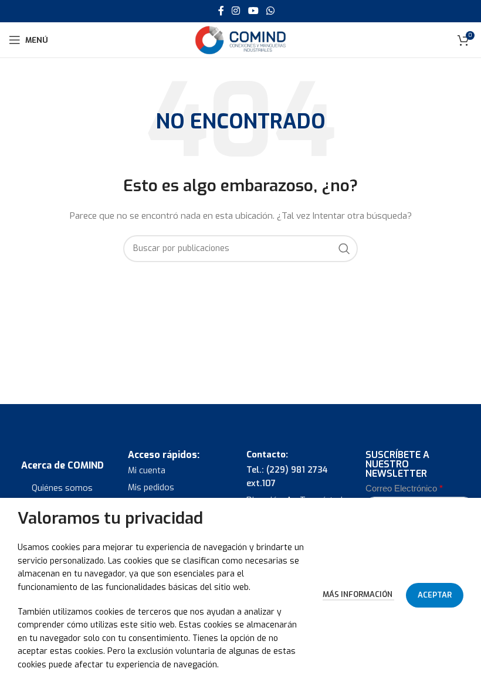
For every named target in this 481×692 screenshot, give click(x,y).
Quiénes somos (62, 488)
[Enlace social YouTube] (253, 11)
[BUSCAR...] (344, 248)
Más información (358, 594)
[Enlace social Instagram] (236, 11)
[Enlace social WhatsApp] (270, 11)
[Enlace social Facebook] (221, 11)
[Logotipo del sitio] (240, 39)
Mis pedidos (151, 487)
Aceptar (435, 595)
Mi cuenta (146, 470)
